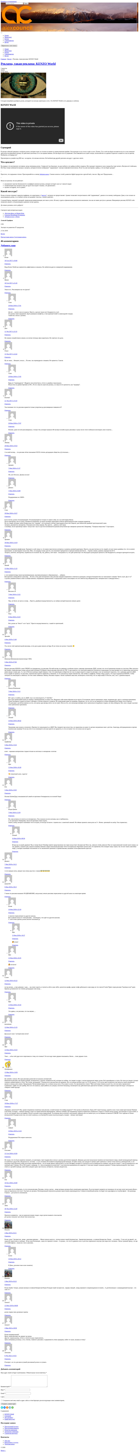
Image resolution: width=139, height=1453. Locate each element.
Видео (7, 42)
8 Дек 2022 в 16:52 (10, 1356)
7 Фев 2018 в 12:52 (14, 594)
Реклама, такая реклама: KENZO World (28, 63)
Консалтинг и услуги (11, 1442)
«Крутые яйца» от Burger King (14, 213)
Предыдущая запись (7, 237)
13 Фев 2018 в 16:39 (14, 767)
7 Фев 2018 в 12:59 (14, 812)
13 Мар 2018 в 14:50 (11, 1072)
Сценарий (8, 1416)
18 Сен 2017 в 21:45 (11, 283)
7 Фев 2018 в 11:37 (14, 468)
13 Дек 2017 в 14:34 (11, 354)
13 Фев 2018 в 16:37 (18, 935)
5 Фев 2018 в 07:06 (11, 662)
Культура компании (11, 1430)
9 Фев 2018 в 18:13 (11, 887)
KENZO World (9, 1414)
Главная (3, 59)
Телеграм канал (10, 1444)
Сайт (2, 1397)
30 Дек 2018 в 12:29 (11, 1209)
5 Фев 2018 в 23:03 (11, 790)
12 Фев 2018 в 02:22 (11, 980)
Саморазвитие (9, 40)
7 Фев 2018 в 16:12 (11, 864)
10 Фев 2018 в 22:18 (14, 909)
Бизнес (7, 39)
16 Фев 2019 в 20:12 (14, 1259)
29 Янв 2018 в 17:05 (14, 376)
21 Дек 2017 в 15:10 (11, 401)
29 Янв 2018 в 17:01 (14, 305)
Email (3, 1393)
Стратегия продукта (11, 1433)
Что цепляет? (9, 1417)
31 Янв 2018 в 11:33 (11, 568)
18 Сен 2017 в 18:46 (11, 260)
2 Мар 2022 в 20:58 (11, 1328)
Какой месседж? (10, 1419)
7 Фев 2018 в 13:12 (14, 691)
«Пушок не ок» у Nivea (12, 217)
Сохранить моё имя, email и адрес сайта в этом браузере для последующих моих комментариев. (34, 1400)
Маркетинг (8, 37)
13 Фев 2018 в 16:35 (14, 958)
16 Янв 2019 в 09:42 (14, 721)
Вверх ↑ (3, 1450)
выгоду (44, 195)
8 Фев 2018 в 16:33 (14, 617)
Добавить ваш (8, 245)
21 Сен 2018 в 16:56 (11, 1153)
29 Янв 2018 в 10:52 (11, 446)
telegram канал (44, 174)
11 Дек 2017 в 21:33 (11, 331)
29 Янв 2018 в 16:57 (11, 513)
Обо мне (7, 1441)
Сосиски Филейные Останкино (15, 215)
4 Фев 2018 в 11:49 (11, 639)
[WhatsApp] (12, 1407)
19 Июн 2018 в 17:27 (11, 1103)
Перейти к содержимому (9, 1)
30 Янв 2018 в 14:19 (11, 542)
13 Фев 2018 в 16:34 (14, 1005)
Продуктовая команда (12, 1428)
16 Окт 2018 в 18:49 (11, 1183)
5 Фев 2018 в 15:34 (11, 745)
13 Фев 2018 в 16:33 (11, 1050)
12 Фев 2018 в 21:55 (11, 1027)
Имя (3, 1390)
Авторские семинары (11, 1431)
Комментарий (6, 1386)
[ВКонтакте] (4, 1407)
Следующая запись (20, 237)
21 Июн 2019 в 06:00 (11, 1305)
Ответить (8, 264)
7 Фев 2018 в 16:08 (14, 491)
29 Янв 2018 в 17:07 (14, 423)
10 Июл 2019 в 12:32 (15, 1131)
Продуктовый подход (11, 1426)
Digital (7, 35)
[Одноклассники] (7, 1407)
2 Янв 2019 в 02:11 (11, 1233)
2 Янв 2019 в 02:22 (11, 1281)
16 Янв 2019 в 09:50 (18, 838)
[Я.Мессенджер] (2, 1407)
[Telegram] (10, 1407)
